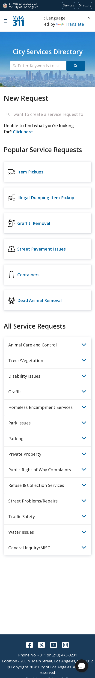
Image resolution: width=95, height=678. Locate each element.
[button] (81, 665)
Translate (74, 24)
